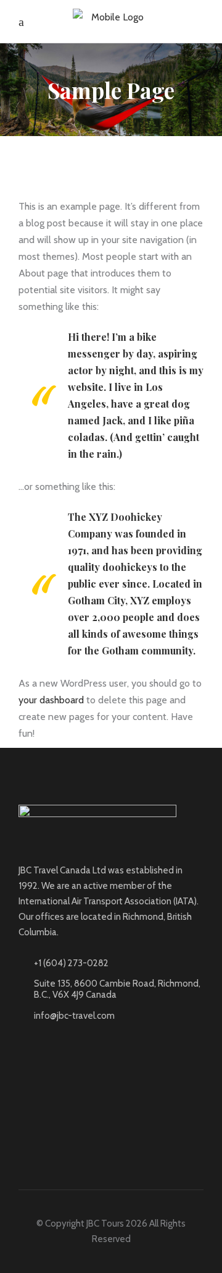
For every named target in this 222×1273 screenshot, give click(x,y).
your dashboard (51, 700)
